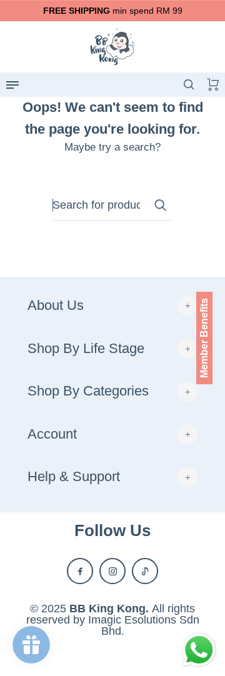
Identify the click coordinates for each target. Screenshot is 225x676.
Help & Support (74, 476)
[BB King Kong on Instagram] (112, 571)
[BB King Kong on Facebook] (80, 571)
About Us (56, 305)
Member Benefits (204, 338)
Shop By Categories (88, 391)
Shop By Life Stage (86, 348)
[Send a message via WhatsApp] (199, 650)
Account (52, 434)
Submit (160, 204)
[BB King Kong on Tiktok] (145, 571)
